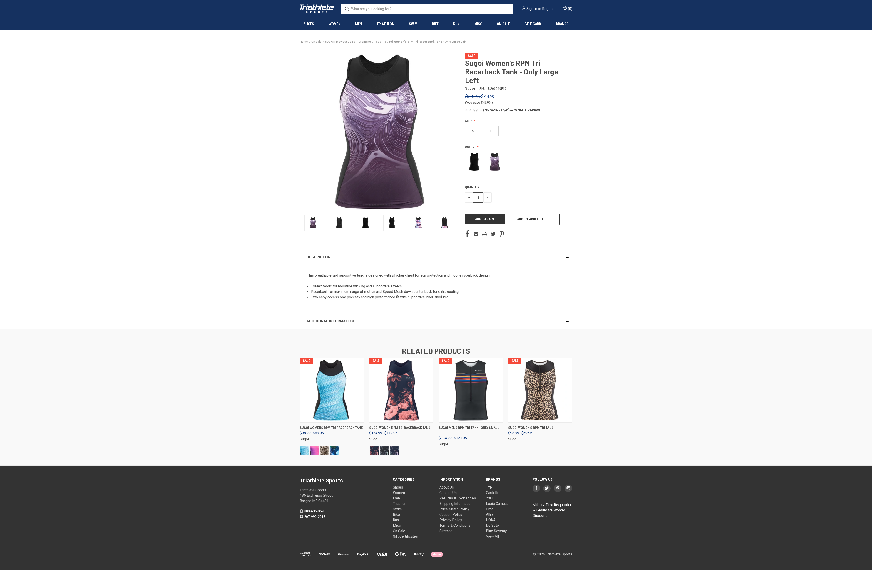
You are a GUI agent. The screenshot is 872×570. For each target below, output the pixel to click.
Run (456, 24)
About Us (446, 487)
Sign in (531, 9)
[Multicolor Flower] (394, 450)
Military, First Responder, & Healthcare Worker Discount (552, 510)
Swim (413, 24)
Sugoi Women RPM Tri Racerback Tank (399, 428)
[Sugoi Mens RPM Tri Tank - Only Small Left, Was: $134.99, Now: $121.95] (471, 390)
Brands (562, 24)
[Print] (484, 234)
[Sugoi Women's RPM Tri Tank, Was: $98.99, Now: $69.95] (540, 390)
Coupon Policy (450, 514)
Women (335, 24)
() (569, 9)
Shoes (309, 24)
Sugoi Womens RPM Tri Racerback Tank (331, 428)
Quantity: (472, 187)
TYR (489, 487)
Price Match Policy (454, 509)
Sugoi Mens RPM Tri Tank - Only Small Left (469, 430)
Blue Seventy (496, 531)
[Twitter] (493, 234)
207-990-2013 (314, 516)
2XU (489, 498)
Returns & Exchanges (457, 498)
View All (492, 536)
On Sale (503, 24)
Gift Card (533, 24)
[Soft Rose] (374, 450)
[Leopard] (324, 450)
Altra (489, 514)
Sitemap (446, 531)
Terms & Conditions (455, 525)
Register (549, 9)
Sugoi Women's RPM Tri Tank (530, 428)
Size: (469, 121)
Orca (489, 509)
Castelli (492, 493)
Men (358, 24)
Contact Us (448, 493)
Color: (470, 147)
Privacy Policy (450, 520)
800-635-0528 (314, 511)
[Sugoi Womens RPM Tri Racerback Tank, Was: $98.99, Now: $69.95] (332, 390)
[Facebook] (467, 234)
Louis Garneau (497, 503)
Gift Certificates (405, 536)
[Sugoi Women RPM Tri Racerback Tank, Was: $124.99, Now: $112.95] (401, 390)
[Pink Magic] (315, 450)
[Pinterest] (502, 234)
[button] (525, 110)
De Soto (492, 525)
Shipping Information (455, 503)
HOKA (490, 520)
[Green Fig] (384, 450)
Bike (435, 24)
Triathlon (385, 24)
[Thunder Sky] (334, 450)
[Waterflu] (305, 450)
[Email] (476, 234)
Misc (478, 24)
